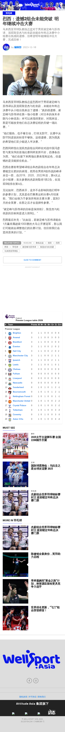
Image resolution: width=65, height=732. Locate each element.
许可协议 (32, 696)
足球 (33, 462)
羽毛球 (15, 246)
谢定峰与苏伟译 (29, 246)
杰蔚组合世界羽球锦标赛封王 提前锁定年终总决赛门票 (45, 497)
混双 (50, 242)
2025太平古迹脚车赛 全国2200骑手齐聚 (46, 439)
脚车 (33, 433)
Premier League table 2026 (29, 320)
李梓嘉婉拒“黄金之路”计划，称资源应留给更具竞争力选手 (45, 583)
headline (27, 242)
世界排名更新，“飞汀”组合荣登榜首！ (45, 609)
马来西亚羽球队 (11, 250)
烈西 (58, 242)
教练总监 (40, 242)
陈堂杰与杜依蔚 (47, 246)
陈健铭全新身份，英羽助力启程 (45, 555)
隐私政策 (23, 696)
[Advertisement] (32, 288)
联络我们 (42, 696)
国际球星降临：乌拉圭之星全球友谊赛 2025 (45, 467)
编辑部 (17, 47)
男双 (6, 246)
